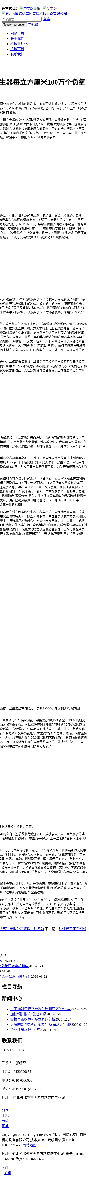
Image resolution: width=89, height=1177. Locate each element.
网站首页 (17, 33)
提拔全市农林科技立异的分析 (32, 1019)
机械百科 (17, 49)
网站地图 (30, 1145)
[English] (50, 8)
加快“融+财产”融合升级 (28, 1014)
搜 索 (46, 19)
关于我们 (17, 38)
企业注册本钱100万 (25, 1030)
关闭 (7, 1173)
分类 (5, 1121)
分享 (5, 1110)
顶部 (5, 1126)
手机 (5, 1115)
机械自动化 (19, 44)
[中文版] (27, 8)
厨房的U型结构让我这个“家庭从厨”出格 (40, 1024)
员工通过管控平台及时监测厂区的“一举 (40, 1009)
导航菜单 (35, 24)
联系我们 (17, 54)
